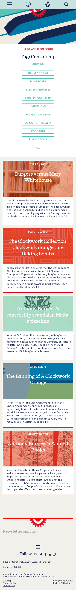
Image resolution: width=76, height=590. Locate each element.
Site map (7, 580)
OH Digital (65, 583)
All (38, 147)
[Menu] (9, 4)
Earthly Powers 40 (38, 98)
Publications (38, 139)
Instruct (69, 580)
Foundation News (38, 114)
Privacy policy (9, 583)
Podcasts (38, 131)
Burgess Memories (38, 89)
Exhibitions (38, 106)
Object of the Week (38, 123)
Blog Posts (38, 81)
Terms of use (9, 585)
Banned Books (38, 73)
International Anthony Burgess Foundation (30, 562)
